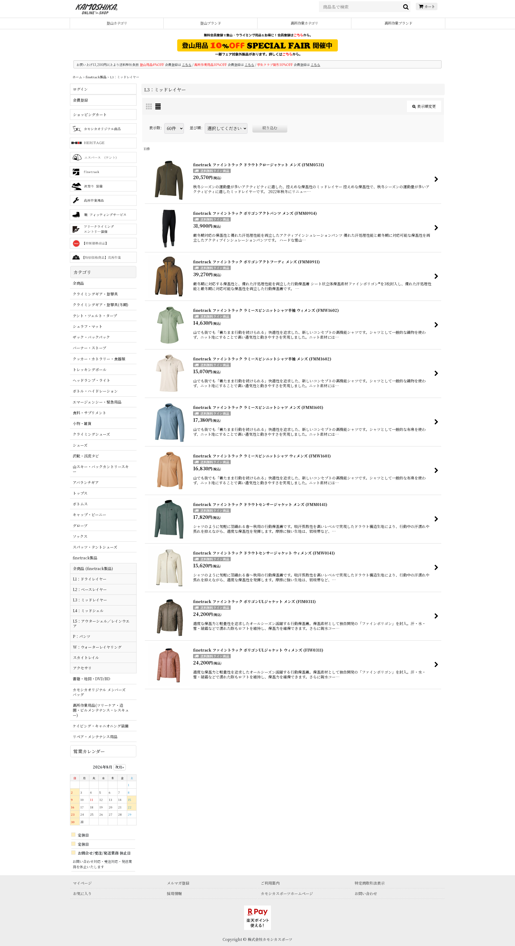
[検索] (406, 7)
